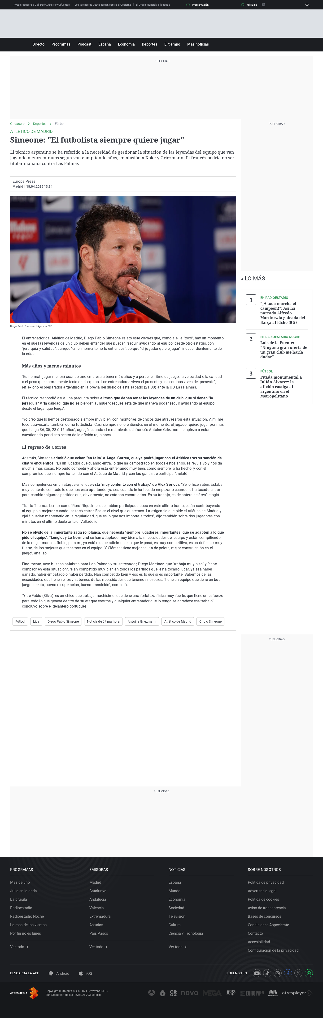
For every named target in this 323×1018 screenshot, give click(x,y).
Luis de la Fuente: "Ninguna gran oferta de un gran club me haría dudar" (283, 349)
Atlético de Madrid (177, 621)
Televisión (177, 916)
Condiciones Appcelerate (268, 925)
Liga (36, 621)
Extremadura (100, 916)
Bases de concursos (264, 916)
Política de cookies (263, 899)
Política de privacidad (266, 882)
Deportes (149, 44)
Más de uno (20, 882)
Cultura (175, 925)
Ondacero (17, 124)
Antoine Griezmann (142, 621)
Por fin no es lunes (25, 933)
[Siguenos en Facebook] (288, 973)
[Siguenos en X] (298, 973)
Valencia (96, 908)
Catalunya (97, 891)
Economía (126, 44)
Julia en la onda (23, 891)
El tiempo (172, 44)
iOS (88, 973)
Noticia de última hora (103, 621)
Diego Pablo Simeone (63, 621)
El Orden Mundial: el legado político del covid (162, 5)
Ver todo (17, 947)
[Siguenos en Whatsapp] (309, 973)
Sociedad (176, 908)
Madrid (95, 882)
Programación (200, 4)
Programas (61, 44)
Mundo (174, 891)
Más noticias (198, 44)
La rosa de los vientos (28, 925)
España (104, 44)
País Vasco (98, 933)
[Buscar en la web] (307, 4)
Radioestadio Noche (27, 916)
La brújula (18, 899)
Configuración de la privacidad (273, 950)
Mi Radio (252, 4)
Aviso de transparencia (267, 908)
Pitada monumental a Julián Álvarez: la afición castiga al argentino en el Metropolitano (281, 387)
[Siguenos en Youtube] (257, 973)
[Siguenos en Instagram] (278, 973)
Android (62, 973)
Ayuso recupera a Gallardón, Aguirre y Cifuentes (42, 5)
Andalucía (97, 899)
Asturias (96, 925)
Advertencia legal (262, 891)
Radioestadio (21, 908)
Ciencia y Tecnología (186, 933)
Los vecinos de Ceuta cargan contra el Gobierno (103, 5)
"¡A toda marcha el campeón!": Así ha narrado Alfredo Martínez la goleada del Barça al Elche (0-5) (282, 313)
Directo (38, 44)
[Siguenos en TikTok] (267, 973)
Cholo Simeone (210, 621)
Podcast (84, 44)
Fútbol (59, 124)
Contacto (255, 933)
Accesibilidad (259, 942)
